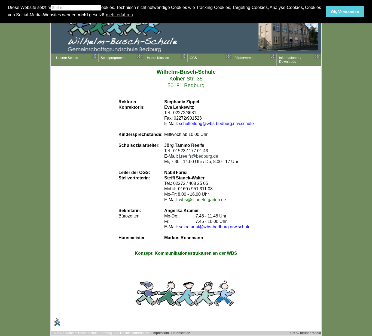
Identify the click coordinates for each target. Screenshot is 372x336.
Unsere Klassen (157, 58)
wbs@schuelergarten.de (202, 199)
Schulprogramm (112, 58)
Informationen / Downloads (290, 60)
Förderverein (244, 58)
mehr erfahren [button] (119, 15)
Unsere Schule (67, 58)
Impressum (161, 333)
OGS (193, 58)
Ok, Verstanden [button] (345, 12)
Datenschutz (180, 333)
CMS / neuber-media (305, 333)
